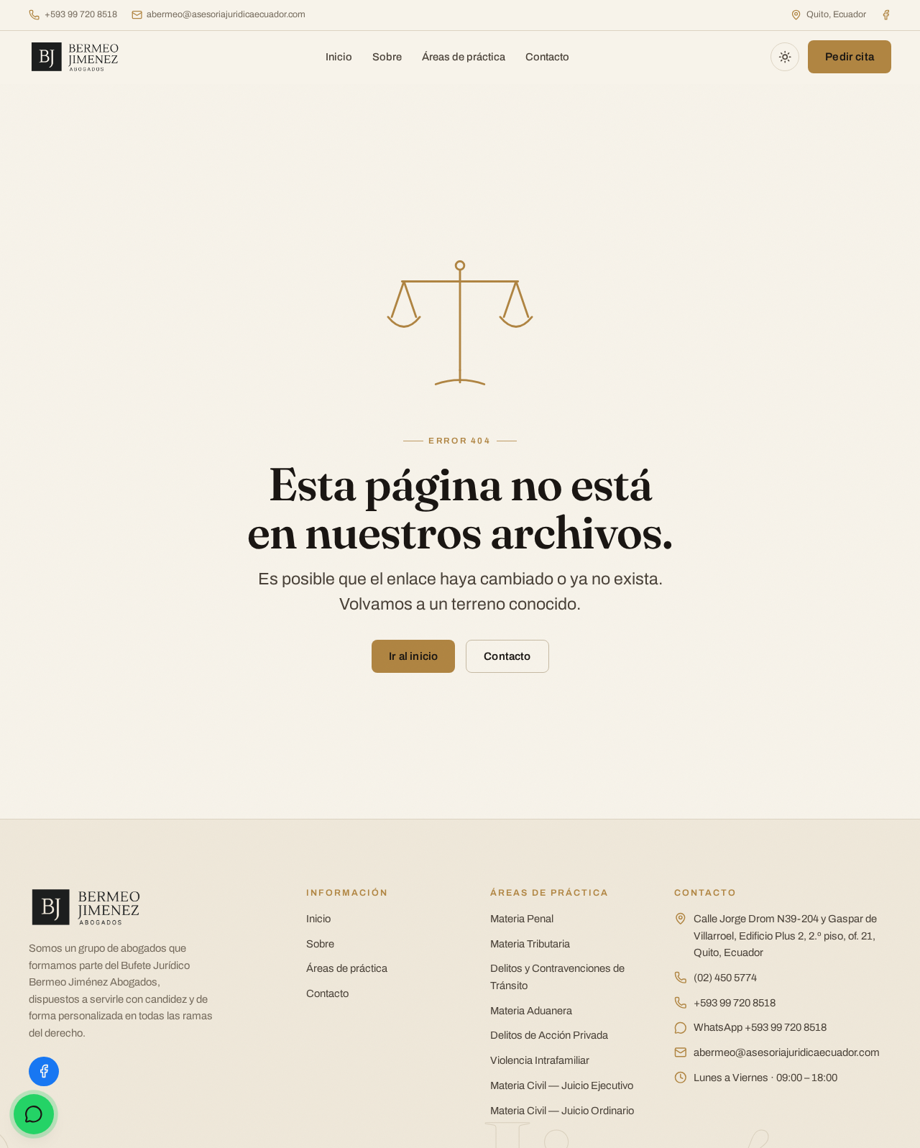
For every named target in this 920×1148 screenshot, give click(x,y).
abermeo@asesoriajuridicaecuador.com (226, 14)
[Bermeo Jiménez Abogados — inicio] (77, 57)
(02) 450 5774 (725, 977)
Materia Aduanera (531, 1010)
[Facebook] (885, 14)
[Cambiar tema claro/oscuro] (784, 56)
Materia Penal (521, 918)
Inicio (339, 57)
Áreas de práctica (463, 57)
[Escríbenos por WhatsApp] (34, 1114)
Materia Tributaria (530, 944)
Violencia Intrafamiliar (539, 1060)
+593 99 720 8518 (81, 14)
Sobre (387, 57)
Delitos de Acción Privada (549, 1035)
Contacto (547, 57)
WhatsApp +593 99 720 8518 (760, 1027)
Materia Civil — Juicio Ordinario (562, 1110)
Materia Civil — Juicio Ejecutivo (561, 1085)
